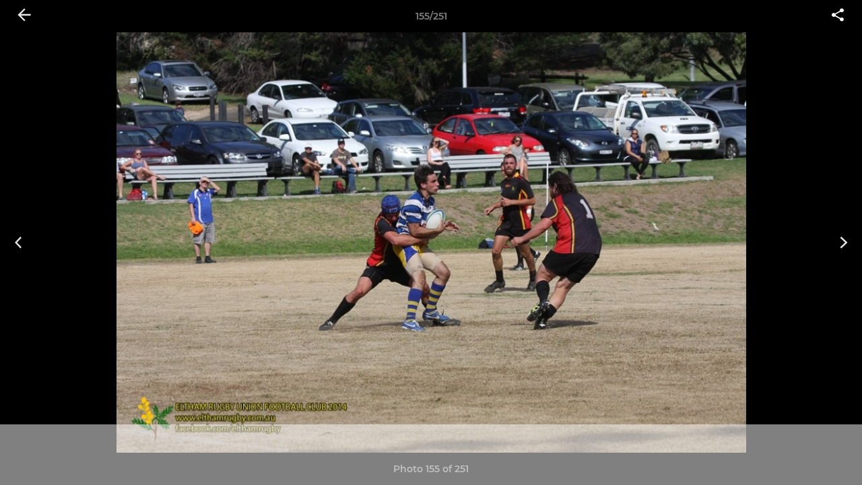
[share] (838, 16)
